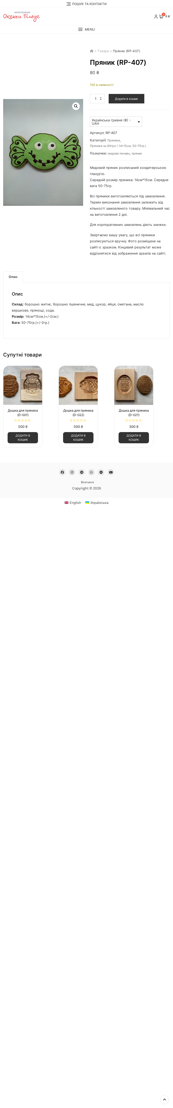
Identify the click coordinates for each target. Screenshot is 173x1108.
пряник (137, 153)
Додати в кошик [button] (23, 437)
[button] (86, 29)
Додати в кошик (126, 98)
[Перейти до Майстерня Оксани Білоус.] (92, 51)
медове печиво (119, 153)
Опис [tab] (13, 277)
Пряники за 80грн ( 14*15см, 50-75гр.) (118, 146)
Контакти (87, 482)
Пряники (113, 140)
